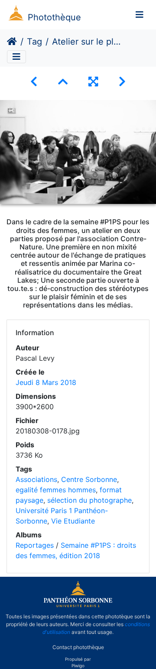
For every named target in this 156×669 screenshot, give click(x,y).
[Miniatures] (63, 81)
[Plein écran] (93, 81)
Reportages (35, 545)
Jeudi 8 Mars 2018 (46, 382)
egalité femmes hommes (56, 489)
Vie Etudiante (73, 521)
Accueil (12, 41)
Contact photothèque (78, 646)
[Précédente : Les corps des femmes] (34, 81)
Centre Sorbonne (89, 479)
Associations (36, 479)
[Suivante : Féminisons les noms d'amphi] (122, 81)
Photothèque (54, 17)
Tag (34, 41)
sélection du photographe (89, 500)
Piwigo (78, 665)
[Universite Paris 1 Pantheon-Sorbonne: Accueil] (78, 605)
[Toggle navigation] (139, 14)
